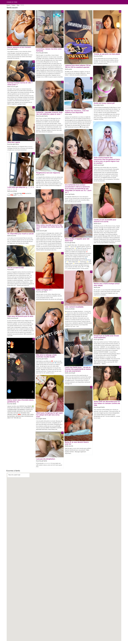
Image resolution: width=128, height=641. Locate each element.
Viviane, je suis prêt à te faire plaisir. (107, 54)
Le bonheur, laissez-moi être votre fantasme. (48, 50)
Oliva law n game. (13, 142)
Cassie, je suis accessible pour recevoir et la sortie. (105, 220)
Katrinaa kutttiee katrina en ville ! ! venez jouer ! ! (20, 83)
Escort (8, 5)
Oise (18, 5)
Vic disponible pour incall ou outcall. (20, 234)
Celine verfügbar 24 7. (44, 290)
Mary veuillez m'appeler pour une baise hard (77, 240)
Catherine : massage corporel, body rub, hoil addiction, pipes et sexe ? (49, 113)
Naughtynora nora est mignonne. (48, 173)
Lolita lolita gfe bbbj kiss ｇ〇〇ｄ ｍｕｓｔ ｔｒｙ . (20, 188)
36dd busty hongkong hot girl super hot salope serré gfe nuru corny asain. (49, 415)
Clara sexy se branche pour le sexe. (20, 316)
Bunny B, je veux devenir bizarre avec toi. (77, 443)
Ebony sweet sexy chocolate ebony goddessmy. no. (20, 401)
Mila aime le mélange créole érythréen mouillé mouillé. (46, 356)
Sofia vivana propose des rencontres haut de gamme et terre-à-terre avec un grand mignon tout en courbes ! (107, 160)
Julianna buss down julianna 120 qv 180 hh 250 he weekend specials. (78, 66)
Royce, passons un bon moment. (19, 47)
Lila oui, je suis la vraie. (15, 268)
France (13, 5)
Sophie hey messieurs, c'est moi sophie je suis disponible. (77, 111)
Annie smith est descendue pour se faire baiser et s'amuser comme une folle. (107, 403)
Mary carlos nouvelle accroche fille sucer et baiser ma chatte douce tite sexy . (49, 227)
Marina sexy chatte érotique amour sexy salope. (107, 284)
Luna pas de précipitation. (45, 459)
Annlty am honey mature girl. (104, 103)
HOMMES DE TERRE (12, 2)
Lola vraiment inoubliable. (74, 307)
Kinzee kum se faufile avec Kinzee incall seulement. (106, 336)
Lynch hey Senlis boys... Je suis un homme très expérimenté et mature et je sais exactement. (78, 369)
